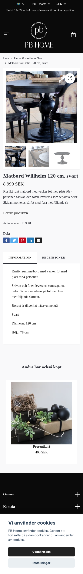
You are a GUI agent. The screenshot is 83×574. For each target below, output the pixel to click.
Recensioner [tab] (53, 257)
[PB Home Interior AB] (39, 35)
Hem (6, 58)
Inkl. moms (39, 4)
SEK (59, 4)
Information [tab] (20, 257)
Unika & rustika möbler (28, 58)
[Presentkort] (41, 413)
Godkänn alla (41, 551)
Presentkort (41, 446)
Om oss (8, 494)
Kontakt (9, 506)
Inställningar (41, 563)
